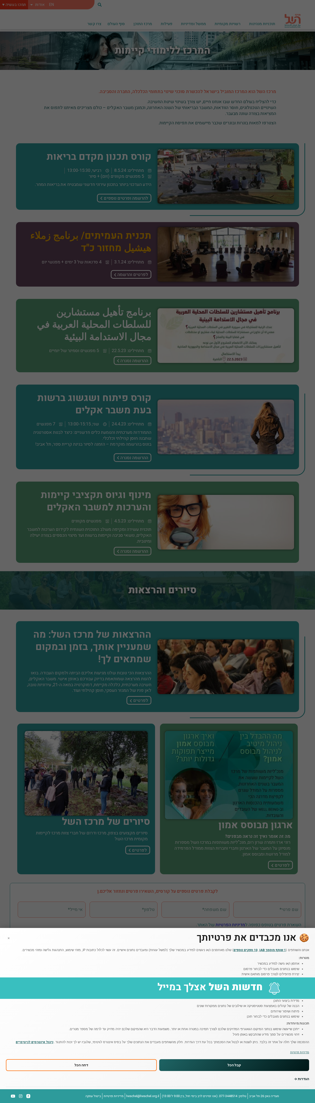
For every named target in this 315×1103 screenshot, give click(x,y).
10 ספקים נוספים (245, 950)
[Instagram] (20, 1096)
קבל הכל (234, 1065)
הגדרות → (301, 1079)
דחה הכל (81, 1065)
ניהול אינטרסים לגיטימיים (34, 1042)
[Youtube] (13, 1096)
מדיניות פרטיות (299, 1052)
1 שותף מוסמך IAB (272, 950)
